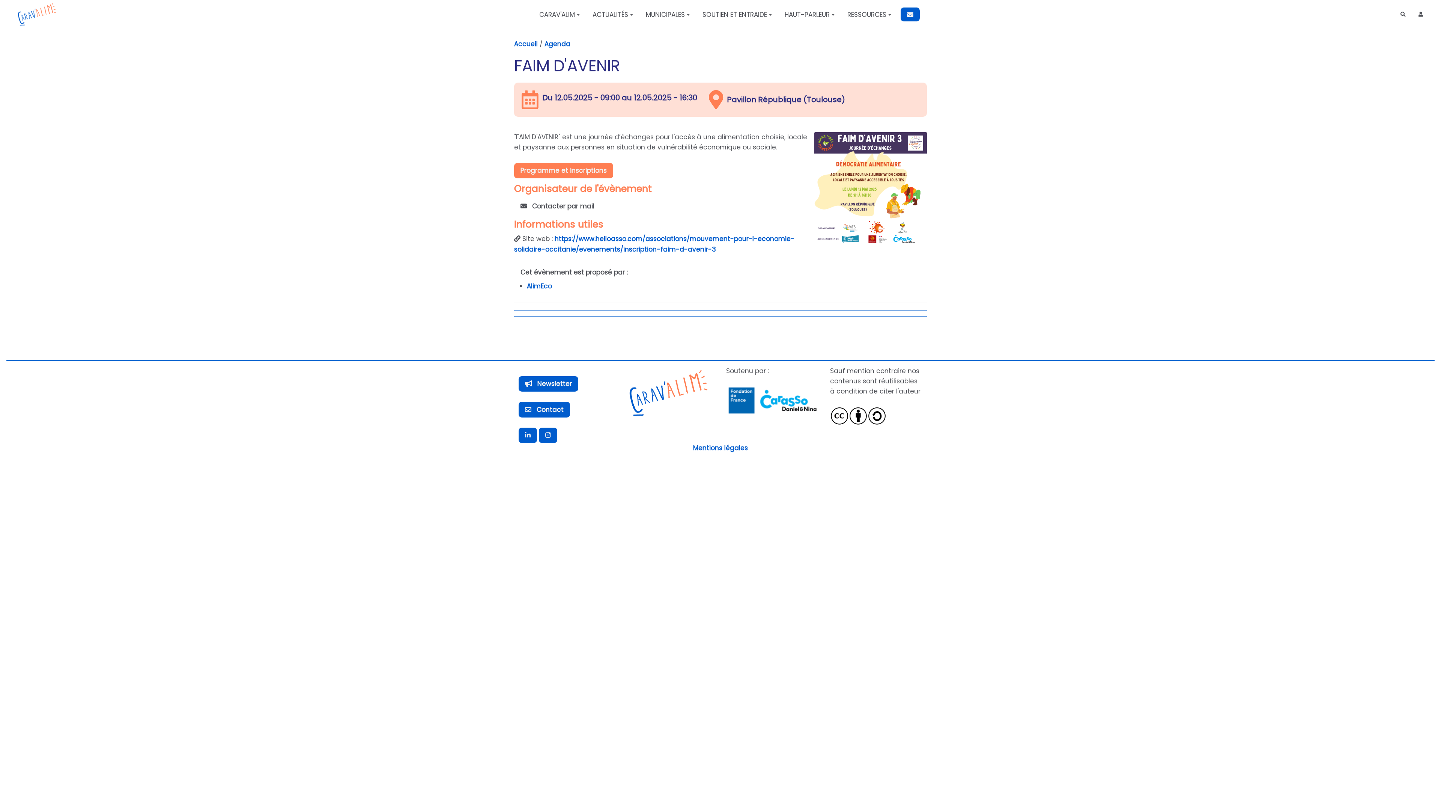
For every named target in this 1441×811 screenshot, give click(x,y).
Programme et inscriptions (563, 170)
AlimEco (539, 286)
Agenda (557, 43)
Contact (549, 409)
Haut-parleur (807, 14)
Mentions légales (720, 447)
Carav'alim (557, 14)
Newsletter (553, 383)
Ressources (866, 14)
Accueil (526, 43)
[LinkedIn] (528, 435)
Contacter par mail (562, 206)
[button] (1421, 14)
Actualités (610, 14)
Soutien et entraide (734, 14)
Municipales (665, 14)
